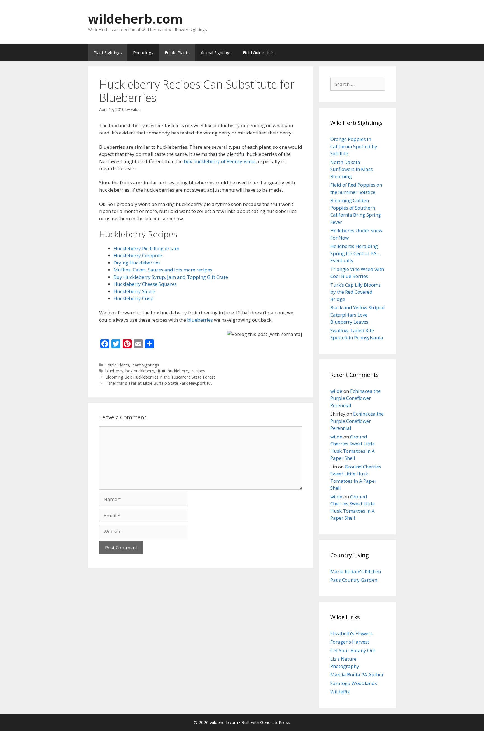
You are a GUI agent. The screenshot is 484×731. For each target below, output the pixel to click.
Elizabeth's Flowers (351, 633)
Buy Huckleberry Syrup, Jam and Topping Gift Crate (170, 277)
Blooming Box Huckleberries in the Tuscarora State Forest (160, 377)
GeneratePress (275, 722)
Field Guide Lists (258, 52)
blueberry (114, 370)
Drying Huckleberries (136, 262)
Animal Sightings (216, 52)
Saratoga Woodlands (353, 683)
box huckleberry (140, 370)
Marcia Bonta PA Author (357, 674)
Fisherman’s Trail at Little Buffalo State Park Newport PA (158, 383)
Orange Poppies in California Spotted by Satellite (353, 146)
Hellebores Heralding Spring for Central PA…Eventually (355, 253)
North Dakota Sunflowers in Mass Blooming (351, 169)
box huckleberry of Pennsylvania (220, 161)
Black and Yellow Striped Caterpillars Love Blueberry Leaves (357, 314)
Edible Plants (177, 52)
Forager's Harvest (349, 642)
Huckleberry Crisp (133, 298)
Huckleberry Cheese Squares (145, 284)
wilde (336, 391)
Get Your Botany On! (352, 650)
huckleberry (178, 370)
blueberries (200, 320)
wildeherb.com (135, 18)
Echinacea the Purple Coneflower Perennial (355, 398)
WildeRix (340, 691)
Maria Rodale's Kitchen (355, 571)
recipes (198, 370)
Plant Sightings (108, 52)
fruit (162, 370)
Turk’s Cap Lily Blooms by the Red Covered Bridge (355, 292)
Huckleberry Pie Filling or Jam (146, 248)
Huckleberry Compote (137, 255)
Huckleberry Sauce (134, 291)
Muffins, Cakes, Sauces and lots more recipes (162, 269)
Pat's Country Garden (353, 580)
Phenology (143, 52)
